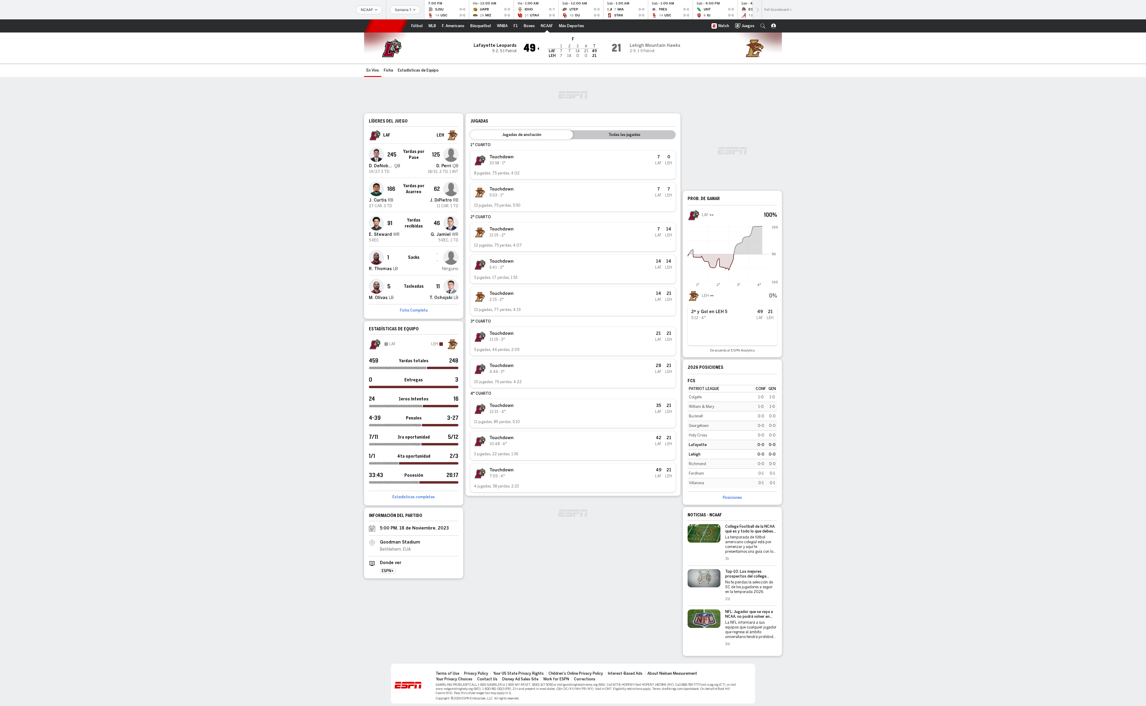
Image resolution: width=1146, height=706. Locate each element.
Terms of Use (447, 673)
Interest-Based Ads (625, 673)
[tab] (521, 134)
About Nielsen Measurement (672, 673)
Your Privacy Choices (454, 679)
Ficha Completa (414, 310)
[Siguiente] (757, 9)
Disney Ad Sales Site (520, 679)
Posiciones (732, 498)
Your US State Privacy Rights (518, 673)
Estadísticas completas (413, 497)
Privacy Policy (476, 673)
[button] (762, 26)
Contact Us (487, 679)
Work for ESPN (556, 679)
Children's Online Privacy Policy (576, 673)
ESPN (386, 25)
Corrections (584, 679)
